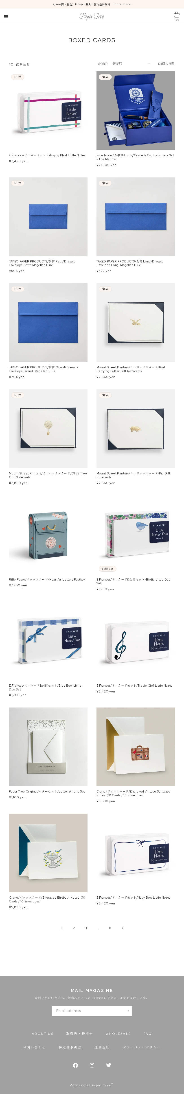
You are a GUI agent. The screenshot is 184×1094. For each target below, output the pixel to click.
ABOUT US (43, 1034)
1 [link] (61, 928)
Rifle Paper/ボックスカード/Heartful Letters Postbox (47, 579)
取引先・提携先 (79, 1034)
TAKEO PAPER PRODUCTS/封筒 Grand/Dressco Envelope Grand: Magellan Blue (43, 369)
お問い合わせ (34, 1047)
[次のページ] (122, 928)
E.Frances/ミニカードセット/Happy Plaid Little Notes (47, 155)
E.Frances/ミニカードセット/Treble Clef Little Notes (134, 686)
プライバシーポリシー (142, 1047)
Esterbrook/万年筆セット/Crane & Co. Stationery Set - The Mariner (135, 157)
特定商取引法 (70, 1047)
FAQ (148, 1034)
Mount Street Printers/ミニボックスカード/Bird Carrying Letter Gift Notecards (130, 369)
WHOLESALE (118, 1034)
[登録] (127, 1011)
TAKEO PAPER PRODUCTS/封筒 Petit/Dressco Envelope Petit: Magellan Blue (42, 263)
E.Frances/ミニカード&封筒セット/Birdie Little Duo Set (133, 581)
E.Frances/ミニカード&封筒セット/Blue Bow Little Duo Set (45, 687)
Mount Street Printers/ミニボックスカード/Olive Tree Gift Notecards (48, 475)
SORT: (103, 64)
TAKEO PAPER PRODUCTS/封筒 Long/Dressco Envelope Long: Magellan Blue (130, 263)
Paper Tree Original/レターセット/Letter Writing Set (47, 791)
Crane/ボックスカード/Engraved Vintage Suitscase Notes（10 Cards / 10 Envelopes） (133, 793)
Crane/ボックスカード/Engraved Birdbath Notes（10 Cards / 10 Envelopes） (47, 899)
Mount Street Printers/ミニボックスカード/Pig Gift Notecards (133, 475)
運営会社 (102, 1047)
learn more (122, 4)
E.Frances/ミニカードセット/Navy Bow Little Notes (133, 898)
